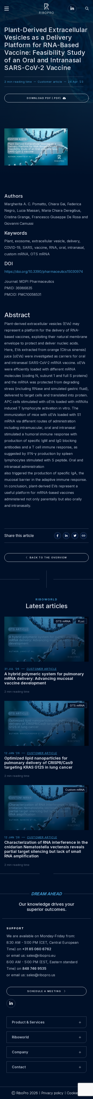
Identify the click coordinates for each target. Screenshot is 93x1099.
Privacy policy (52, 1093)
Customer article (42, 669)
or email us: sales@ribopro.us (30, 975)
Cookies (73, 1093)
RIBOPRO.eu (46, 8)
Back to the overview (48, 557)
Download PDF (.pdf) (44, 98)
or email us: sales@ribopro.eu (30, 955)
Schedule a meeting (44, 991)
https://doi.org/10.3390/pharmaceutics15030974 (43, 271)
